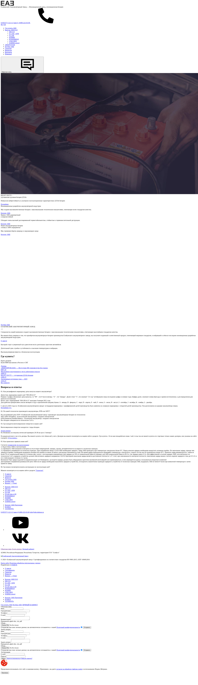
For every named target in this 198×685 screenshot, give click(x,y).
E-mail (3, 615)
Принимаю (5, 673)
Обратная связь (7, 72)
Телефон (4, 613)
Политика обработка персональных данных (25, 563)
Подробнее (5, 204)
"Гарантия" (39, 470)
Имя (2, 608)
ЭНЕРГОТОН (10, 45)
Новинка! (8, 54)
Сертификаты (10, 570)
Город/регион (5, 611)
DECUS (12, 32)
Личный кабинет (28, 549)
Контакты (8, 52)
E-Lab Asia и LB (10, 494)
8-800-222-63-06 (24, 512)
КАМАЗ (8, 507)
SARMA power (14, 43)
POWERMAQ (14, 39)
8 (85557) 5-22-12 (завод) (9, 512)
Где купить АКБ (10, 28)
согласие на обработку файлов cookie (69, 669)
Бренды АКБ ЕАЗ (11, 30)
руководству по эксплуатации (18, 445)
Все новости (5, 383)
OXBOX (14, 565)
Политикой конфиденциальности (68, 627)
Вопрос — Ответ (11, 483)
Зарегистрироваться (14, 658)
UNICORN (13, 41)
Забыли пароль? (26, 658)
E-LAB (11, 35)
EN (5, 25)
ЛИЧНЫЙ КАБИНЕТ (30, 605)
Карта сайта (5, 563)
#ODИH (12, 37)
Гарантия (8, 48)
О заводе (4, 341)
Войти (3, 658)
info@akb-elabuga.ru (37, 512)
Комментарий (6, 619)
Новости (8, 478)
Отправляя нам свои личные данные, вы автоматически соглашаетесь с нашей (40, 627)
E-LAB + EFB (14, 34)
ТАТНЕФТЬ (9, 509)
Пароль (3, 656)
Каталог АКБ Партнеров (13, 505)
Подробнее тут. (6, 408)
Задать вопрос (6, 431)
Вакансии (8, 50)
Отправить (87, 627)
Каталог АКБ (5, 213)
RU (2, 25)
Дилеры (3, 366)
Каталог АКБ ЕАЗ (11, 487)
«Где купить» (12, 438)
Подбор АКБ (9, 47)
